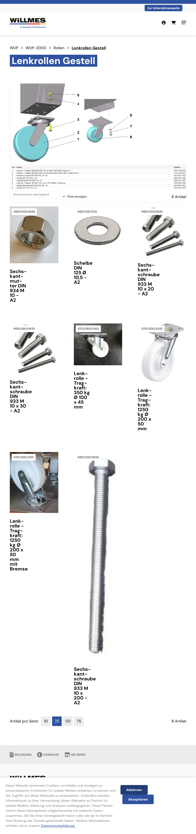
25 (57, 721)
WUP (14, 47)
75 (79, 721)
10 (46, 721)
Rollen (59, 47)
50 (68, 721)
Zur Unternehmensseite (163, 8)
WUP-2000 (36, 47)
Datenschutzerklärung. (58, 825)
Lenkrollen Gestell (89, 47)
